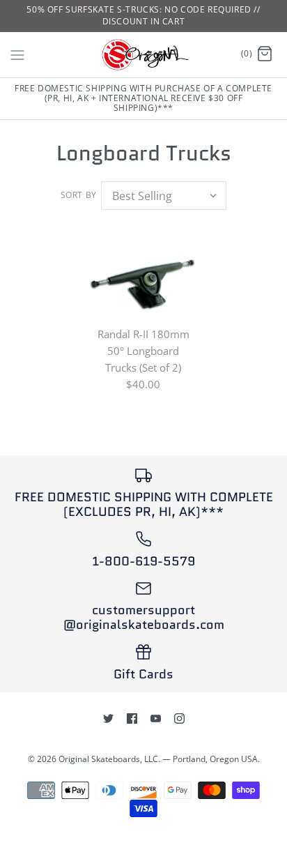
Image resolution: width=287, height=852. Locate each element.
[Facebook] (132, 718)
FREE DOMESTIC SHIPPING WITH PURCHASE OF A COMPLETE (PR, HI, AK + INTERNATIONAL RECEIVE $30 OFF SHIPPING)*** (143, 98)
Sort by (79, 195)
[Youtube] (155, 718)
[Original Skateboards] (144, 54)
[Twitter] (108, 718)
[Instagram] (179, 718)
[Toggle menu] (17, 53)
